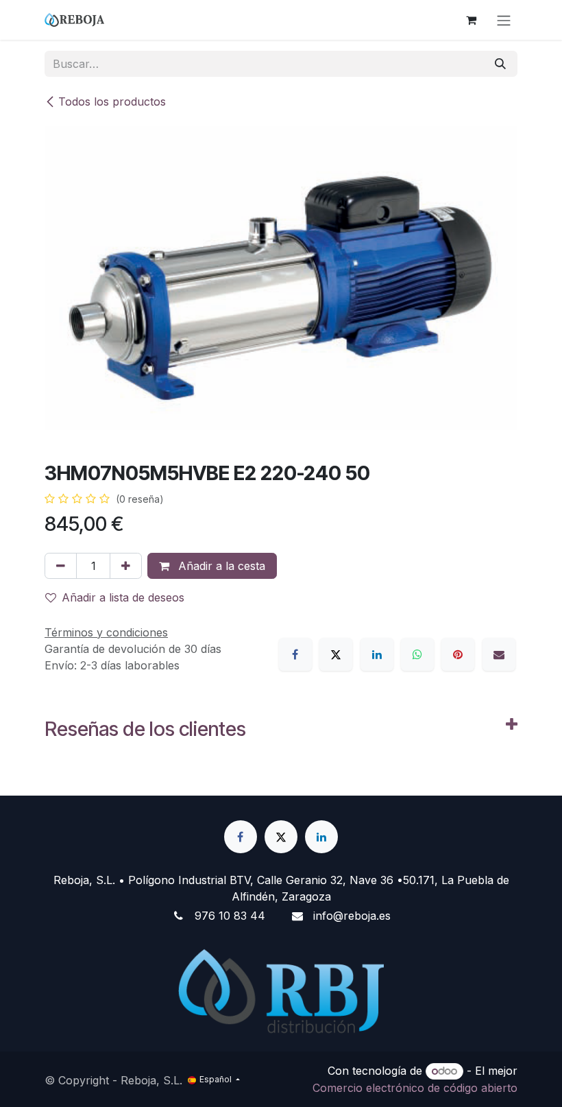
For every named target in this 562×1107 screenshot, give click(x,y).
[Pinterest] (457, 654)
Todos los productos (112, 101)
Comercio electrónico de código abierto (415, 1088)
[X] (335, 654)
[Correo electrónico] (498, 654)
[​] (240, 836)
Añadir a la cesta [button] (220, 566)
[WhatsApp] (417, 654)
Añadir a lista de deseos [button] (123, 597)
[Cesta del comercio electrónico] (471, 20)
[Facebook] (295, 654)
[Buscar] (500, 64)
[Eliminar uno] (61, 566)
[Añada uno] (126, 566)
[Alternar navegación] (503, 19)
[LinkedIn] (377, 654)
